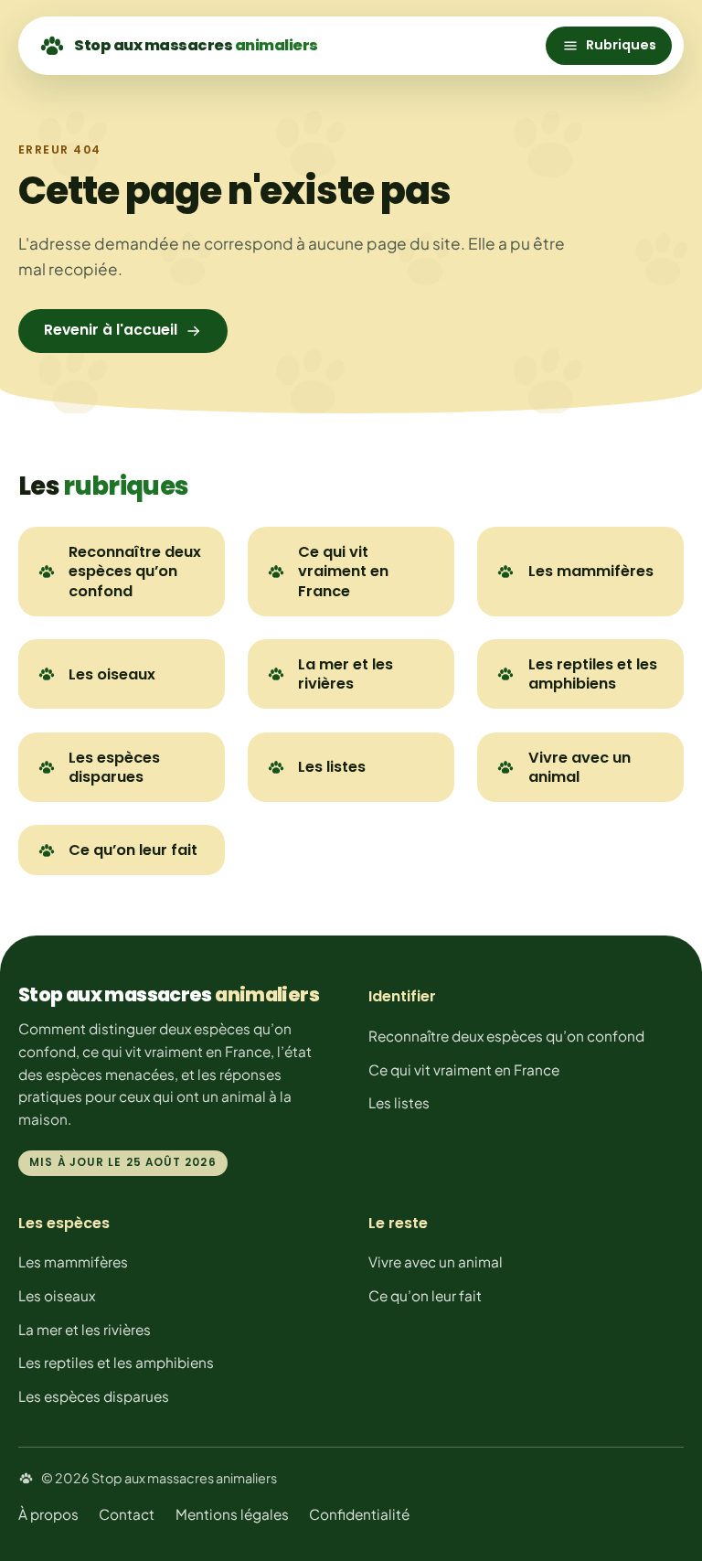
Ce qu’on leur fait (133, 850)
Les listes (332, 766)
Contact (126, 1514)
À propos (48, 1514)
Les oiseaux (112, 674)
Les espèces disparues (114, 767)
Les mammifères (591, 571)
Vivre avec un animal (579, 767)
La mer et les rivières (345, 674)
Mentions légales (232, 1514)
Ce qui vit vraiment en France (343, 571)
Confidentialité (359, 1514)
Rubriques (621, 45)
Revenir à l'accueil (110, 329)
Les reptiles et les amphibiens (592, 674)
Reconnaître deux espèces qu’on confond (135, 571)
